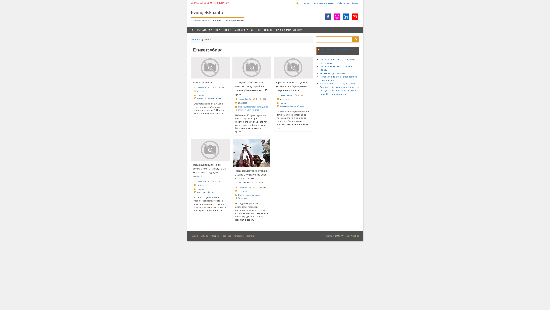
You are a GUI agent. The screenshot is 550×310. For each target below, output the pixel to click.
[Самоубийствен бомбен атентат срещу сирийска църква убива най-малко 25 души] (251, 68)
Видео (355, 3)
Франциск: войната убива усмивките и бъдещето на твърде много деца (291, 86)
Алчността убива (203, 82)
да (213, 192)
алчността (202, 98)
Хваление (250, 236)
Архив (195, 236)
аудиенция (202, 192)
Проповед (226, 236)
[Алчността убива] (210, 68)
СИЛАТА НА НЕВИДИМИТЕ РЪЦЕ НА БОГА (210, 3)
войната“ (294, 106)
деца (302, 106)
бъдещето (284, 106)
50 (239, 198)
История (215, 236)
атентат (242, 110)
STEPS (218, 30)
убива (218, 98)
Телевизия (239, 236)
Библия (204, 236)
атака (244, 198)
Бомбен (250, 110)
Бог (209, 192)
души (257, 110)
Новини (306, 3)
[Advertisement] (368, 108)
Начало (196, 39)
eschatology (204, 30)
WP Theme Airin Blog (350, 236)
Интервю (256, 30)
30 (193, 30)
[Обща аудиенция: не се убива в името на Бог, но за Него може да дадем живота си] (210, 150)
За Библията (343, 3)
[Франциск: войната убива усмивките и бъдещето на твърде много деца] (293, 68)
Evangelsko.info (207, 12)
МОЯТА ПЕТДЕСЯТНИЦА (332, 73)
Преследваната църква (324, 3)
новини (211, 98)
